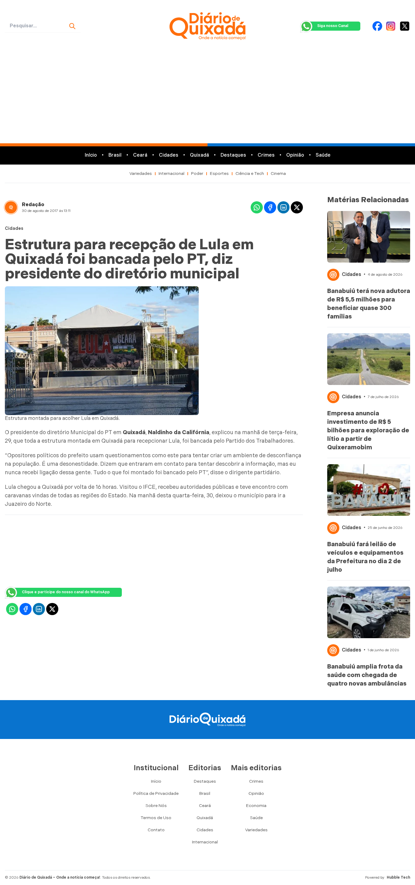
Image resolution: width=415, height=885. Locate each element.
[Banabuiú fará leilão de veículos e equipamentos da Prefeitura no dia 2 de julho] (368, 490)
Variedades (140, 173)
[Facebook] (377, 26)
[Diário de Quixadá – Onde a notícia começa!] (207, 26)
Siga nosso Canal (332, 26)
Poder (197, 173)
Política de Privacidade (156, 793)
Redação (33, 205)
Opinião (295, 155)
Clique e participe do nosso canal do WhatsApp (66, 592)
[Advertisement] (207, 97)
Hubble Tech (398, 877)
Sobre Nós (156, 805)
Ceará (140, 155)
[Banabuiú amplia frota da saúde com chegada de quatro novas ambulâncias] (368, 612)
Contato (156, 829)
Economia (256, 805)
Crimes (266, 155)
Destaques (233, 155)
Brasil (115, 155)
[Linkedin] (283, 207)
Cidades (168, 155)
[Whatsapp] (257, 207)
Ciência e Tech (249, 173)
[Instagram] (391, 26)
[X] (404, 26)
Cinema (278, 173)
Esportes (219, 173)
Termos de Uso (156, 817)
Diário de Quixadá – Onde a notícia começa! (59, 877)
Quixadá (199, 155)
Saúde (323, 155)
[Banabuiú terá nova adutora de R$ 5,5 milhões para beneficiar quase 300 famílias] (368, 237)
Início (91, 155)
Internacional (171, 173)
